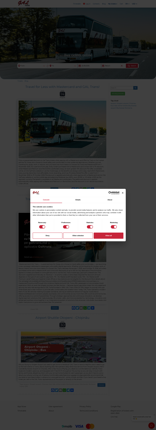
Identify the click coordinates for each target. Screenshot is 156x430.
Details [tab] (78, 200)
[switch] (66, 227)
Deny (47, 236)
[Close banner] (122, 193)
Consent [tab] (46, 200)
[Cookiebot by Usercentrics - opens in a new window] (110, 192)
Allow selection (78, 236)
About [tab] (110, 200)
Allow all (108, 236)
